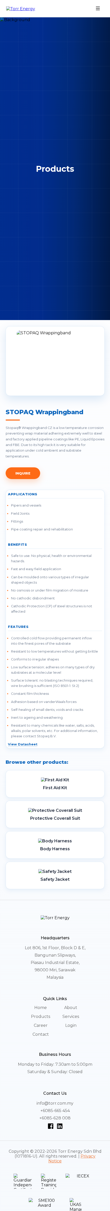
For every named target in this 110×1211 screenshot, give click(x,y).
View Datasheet (22, 744)
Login (70, 1025)
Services (70, 1016)
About (70, 1007)
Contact (40, 1034)
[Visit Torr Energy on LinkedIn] (59, 1126)
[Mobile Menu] (98, 9)
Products (40, 1016)
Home (40, 1007)
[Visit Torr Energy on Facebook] (51, 1126)
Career (41, 1025)
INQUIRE (23, 473)
